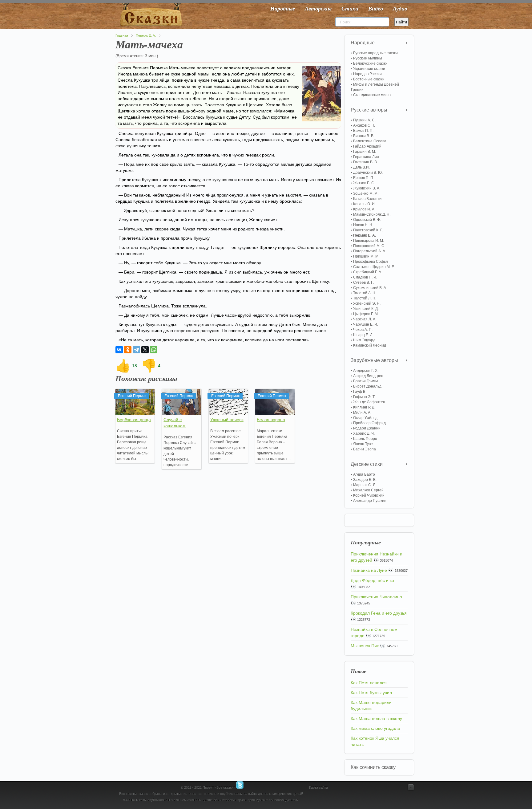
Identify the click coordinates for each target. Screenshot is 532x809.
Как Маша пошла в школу (376, 718)
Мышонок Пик (365, 645)
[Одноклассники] (127, 349)
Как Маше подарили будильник (371, 705)
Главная (121, 35)
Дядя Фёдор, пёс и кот (373, 580)
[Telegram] (136, 349)
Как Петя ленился (369, 682)
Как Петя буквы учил (371, 692)
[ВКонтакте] (119, 349)
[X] (145, 349)
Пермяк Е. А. (146, 35)
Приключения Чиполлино (376, 596)
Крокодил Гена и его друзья (379, 613)
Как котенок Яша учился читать (375, 741)
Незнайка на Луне (369, 570)
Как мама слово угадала (375, 728)
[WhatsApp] (153, 349)
